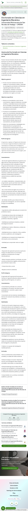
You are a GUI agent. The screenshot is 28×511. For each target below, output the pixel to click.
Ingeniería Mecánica (10, 27)
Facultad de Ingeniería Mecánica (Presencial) (13, 408)
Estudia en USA (14, 488)
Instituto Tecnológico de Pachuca (9, 438)
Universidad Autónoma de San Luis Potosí (11, 427)
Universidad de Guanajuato (8, 442)
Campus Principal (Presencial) (9, 394)
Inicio (2, 6)
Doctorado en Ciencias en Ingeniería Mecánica (9, 430)
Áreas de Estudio (14, 483)
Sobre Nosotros (14, 495)
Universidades (6, 6)
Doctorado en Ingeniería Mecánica (11, 426)
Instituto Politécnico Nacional (8, 433)
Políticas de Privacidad (21, 509)
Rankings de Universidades (14, 490)
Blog (14, 493)
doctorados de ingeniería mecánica (15, 32)
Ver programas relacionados (10, 468)
